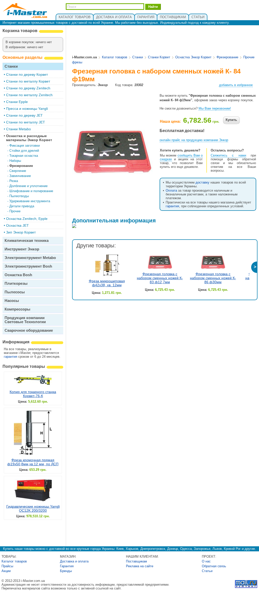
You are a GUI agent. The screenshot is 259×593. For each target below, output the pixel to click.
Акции (6, 571)
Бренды (66, 571)
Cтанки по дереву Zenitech (28, 88)
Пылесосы (15, 292)
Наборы (15, 161)
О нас (206, 561)
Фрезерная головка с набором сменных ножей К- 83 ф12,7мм (160, 278)
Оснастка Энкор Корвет (193, 57)
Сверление (17, 171)
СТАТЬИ (197, 17)
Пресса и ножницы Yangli (27, 109)
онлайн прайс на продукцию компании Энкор (194, 140)
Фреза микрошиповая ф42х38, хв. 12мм (107, 283)
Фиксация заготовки (24, 145)
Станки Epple (17, 102)
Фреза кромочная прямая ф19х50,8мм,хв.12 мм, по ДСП (32, 462)
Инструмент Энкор (22, 249)
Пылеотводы (19, 196)
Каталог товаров (114, 57)
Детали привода (21, 206)
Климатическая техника (27, 240)
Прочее (14, 211)
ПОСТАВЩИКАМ (173, 17)
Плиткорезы (16, 283)
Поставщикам (136, 561)
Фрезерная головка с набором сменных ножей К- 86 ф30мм (213, 278)
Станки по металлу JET (25, 122)
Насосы (12, 300)
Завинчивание (20, 176)
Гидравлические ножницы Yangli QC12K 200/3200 (33, 508)
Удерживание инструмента (29, 201)
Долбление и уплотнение (28, 186)
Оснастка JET (17, 225)
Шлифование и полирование (31, 191)
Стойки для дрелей (24, 150)
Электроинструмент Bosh (28, 266)
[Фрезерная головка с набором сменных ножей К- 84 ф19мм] (112, 173)
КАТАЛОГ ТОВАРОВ (75, 17)
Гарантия (67, 566)
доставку (202, 182)
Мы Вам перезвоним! (215, 108)
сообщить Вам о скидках (181, 157)
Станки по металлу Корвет (28, 81)
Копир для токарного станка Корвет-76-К (33, 394)
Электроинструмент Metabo (30, 257)
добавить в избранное (236, 85)
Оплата (171, 190)
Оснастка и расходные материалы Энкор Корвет (29, 138)
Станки (11, 66)
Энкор (103, 85)
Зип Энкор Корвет (21, 232)
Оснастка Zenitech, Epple (27, 219)
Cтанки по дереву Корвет (27, 74)
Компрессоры (17, 309)
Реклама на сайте (139, 566)
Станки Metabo (18, 129)
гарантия (10, 356)
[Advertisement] (164, 40)
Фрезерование (21, 166)
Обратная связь (214, 566)
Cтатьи (207, 571)
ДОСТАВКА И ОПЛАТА (114, 17)
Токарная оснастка (23, 156)
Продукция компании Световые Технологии (25, 320)
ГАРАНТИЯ (145, 17)
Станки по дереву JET (24, 115)
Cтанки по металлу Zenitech (29, 95)
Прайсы (7, 566)
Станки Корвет (159, 57)
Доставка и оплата (74, 561)
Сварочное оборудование (29, 330)
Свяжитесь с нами (228, 155)
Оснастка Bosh (18, 275)
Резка (13, 181)
